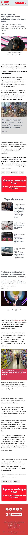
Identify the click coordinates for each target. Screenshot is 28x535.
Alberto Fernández (19, 320)
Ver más (4, 131)
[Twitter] (15, 54)
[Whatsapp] (8, 54)
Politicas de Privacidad (14, 528)
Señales (20, 2)
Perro (2, 173)
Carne (21, 173)
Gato (8, 173)
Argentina (16, 481)
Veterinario (14, 173)
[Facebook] (12, 54)
